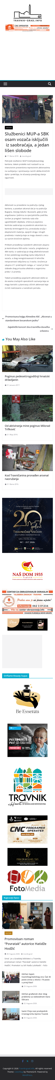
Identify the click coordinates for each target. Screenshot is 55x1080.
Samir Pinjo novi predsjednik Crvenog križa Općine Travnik (35, 1012)
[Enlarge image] (49, 501)
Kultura (8, 933)
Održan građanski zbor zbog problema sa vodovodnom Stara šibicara (36, 997)
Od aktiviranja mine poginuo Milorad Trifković (27, 427)
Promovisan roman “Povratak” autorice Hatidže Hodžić (25, 944)
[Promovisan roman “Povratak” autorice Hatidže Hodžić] (27, 915)
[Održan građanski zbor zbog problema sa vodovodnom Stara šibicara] (10, 999)
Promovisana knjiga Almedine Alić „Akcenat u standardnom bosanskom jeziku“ (28, 318)
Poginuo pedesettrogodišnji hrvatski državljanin (27, 378)
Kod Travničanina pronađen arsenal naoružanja (27, 477)
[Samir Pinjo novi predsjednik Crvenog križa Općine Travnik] (10, 1014)
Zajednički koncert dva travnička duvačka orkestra (29, 329)
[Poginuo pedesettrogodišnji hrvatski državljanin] (27, 347)
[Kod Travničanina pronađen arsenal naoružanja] (27, 446)
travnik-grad (26, 156)
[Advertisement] (27, 57)
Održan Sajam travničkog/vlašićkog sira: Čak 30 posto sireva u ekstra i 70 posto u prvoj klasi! (36, 978)
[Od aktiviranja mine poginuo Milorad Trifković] (27, 396)
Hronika (9, 128)
